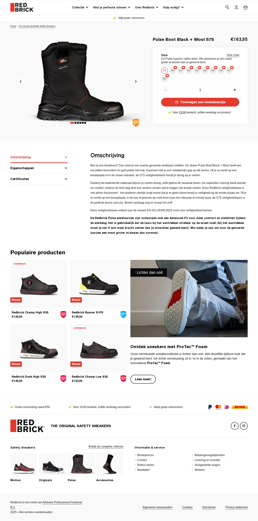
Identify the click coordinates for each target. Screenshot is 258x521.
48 (164, 78)
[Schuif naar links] (136, 81)
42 (188, 70)
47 (229, 70)
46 (221, 70)
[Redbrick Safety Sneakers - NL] (22, 7)
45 (212, 70)
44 (204, 70)
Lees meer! (143, 379)
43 (196, 70)
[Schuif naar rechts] (20, 81)
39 (164, 70)
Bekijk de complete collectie (106, 446)
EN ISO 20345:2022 (159, 210)
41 (180, 70)
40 (172, 70)
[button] (227, 7)
